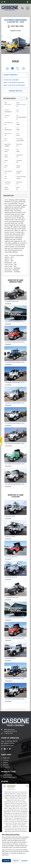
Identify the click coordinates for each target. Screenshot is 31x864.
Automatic (7, 183)
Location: (6, 110)
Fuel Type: (6, 149)
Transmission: (7, 182)
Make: (5, 102)
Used (5, 117)
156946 (18, 167)
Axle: (17, 122)
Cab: (5, 128)
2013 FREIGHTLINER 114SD (12, 301)
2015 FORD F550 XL (10, 658)
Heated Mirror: (19, 155)
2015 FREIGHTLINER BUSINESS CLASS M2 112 (16, 382)
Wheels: (6, 187)
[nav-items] (2, 2)
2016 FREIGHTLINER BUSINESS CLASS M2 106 (16, 403)
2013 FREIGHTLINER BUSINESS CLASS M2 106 (16, 321)
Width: (17, 187)
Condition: (7, 115)
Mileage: (18, 165)
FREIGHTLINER (7, 104)
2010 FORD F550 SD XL (11, 557)
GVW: (17, 149)
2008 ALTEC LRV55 (10, 536)
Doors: (17, 133)
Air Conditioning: (8, 122)
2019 (17, 111)
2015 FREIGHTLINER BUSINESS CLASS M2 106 (16, 362)
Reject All (15, 860)
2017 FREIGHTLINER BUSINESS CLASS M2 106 (16, 423)
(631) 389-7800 (17, 26)
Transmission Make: (21, 176)
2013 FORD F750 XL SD (11, 577)
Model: (18, 102)
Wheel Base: (19, 182)
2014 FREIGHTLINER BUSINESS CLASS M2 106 (16, 342)
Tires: (5, 176)
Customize (24, 860)
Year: (17, 110)
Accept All (6, 860)
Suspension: (19, 171)
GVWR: (6, 155)
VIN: (17, 115)
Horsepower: (19, 160)
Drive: (5, 138)
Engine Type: (19, 144)
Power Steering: (8, 171)
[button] (27, 2)
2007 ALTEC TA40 (10, 516)
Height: (6, 160)
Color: (17, 128)
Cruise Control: (8, 133)
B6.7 (17, 146)
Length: (6, 165)
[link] (7, 68)
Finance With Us (15, 91)
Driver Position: (19, 138)
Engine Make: (7, 144)
